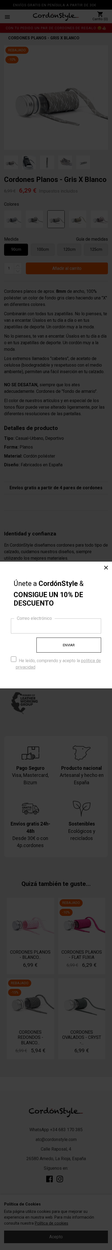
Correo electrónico (34, 618)
